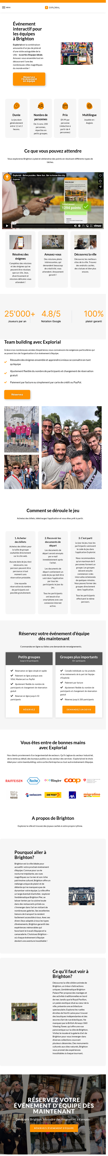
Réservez (29, 709)
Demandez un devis (79, 709)
